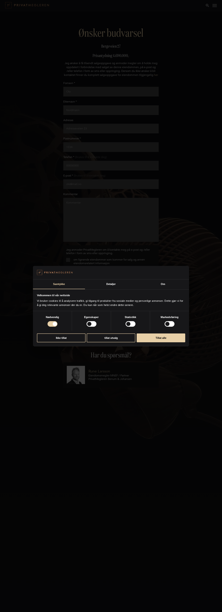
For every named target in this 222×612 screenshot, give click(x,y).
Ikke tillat (61, 337)
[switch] (91, 324)
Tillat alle (161, 337)
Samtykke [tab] (59, 283)
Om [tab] (163, 283)
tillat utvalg (111, 337)
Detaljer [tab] (111, 283)
